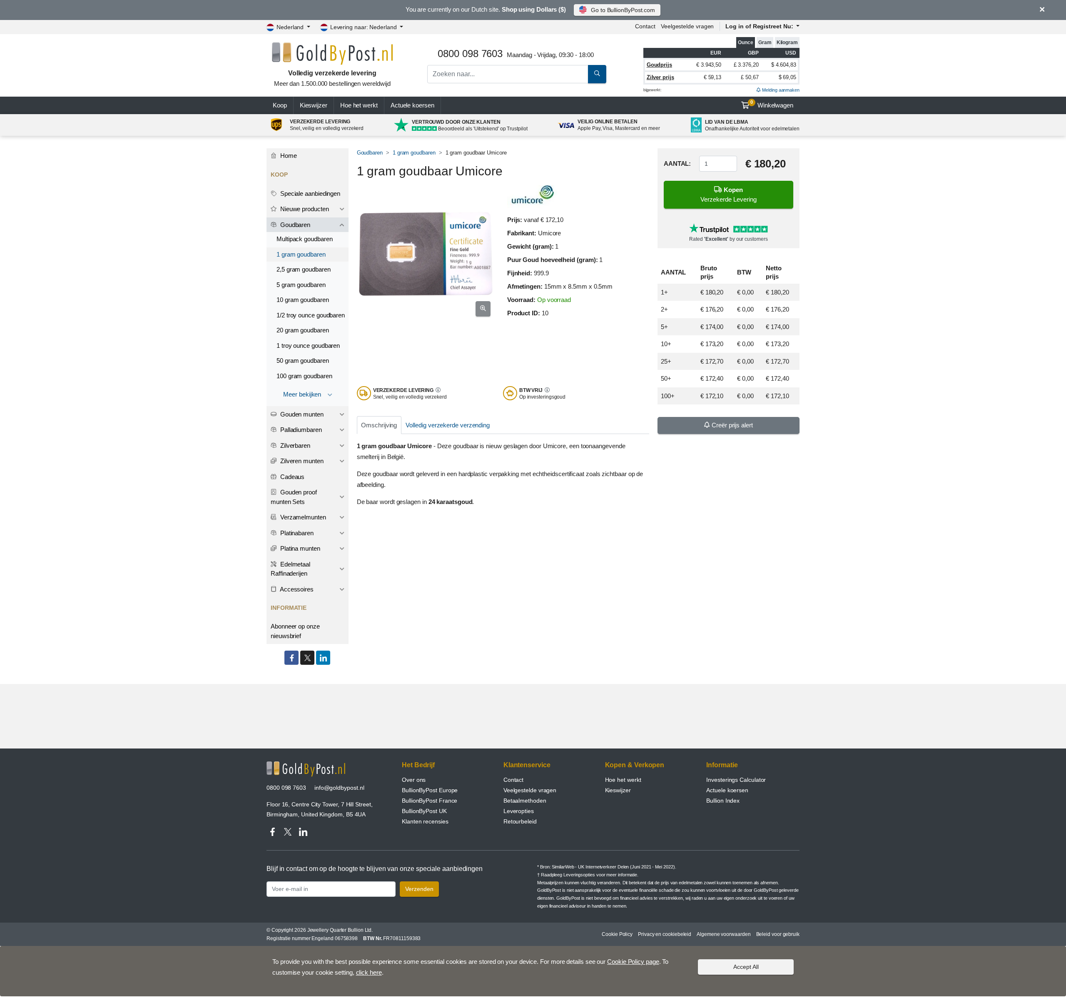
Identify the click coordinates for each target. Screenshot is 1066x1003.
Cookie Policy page (633, 961)
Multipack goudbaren (304, 238)
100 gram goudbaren (304, 375)
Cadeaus (291, 476)
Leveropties (518, 811)
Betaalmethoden (524, 800)
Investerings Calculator (736, 779)
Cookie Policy (617, 934)
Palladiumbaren (300, 429)
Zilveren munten (301, 460)
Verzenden (419, 889)
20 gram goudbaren (302, 330)
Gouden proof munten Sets (294, 497)
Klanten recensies (425, 821)
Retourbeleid (520, 821)
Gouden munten (301, 414)
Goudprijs (659, 65)
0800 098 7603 (286, 787)
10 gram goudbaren (302, 299)
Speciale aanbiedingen (309, 193)
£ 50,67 (749, 77)
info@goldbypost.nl (339, 787)
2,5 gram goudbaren (303, 269)
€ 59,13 (712, 77)
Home (288, 155)
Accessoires (296, 589)
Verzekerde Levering (728, 195)
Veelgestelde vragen (687, 26)
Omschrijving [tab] (379, 425)
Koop (280, 105)
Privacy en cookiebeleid (664, 934)
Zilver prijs (660, 77)
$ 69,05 (787, 77)
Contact (645, 26)
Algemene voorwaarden (723, 934)
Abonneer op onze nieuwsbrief (295, 631)
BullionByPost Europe (430, 790)
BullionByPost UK (424, 811)
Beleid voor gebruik (778, 934)
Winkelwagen (771, 104)
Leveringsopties (579, 874)
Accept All (746, 966)
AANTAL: (677, 163)
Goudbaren (370, 153)
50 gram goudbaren (302, 360)
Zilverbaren (294, 445)
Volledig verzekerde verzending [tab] (448, 425)
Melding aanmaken (780, 89)
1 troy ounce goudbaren (308, 345)
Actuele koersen (727, 790)
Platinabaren (296, 532)
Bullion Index (723, 800)
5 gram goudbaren (301, 284)
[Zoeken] (597, 74)
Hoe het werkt (359, 105)
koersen (412, 105)
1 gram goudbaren (414, 153)
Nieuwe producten (304, 208)
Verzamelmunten (302, 517)
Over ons (414, 779)
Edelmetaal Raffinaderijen (290, 569)
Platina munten (299, 548)
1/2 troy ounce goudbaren (310, 315)
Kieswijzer (313, 105)
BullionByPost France (429, 800)
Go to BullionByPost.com (623, 10)
